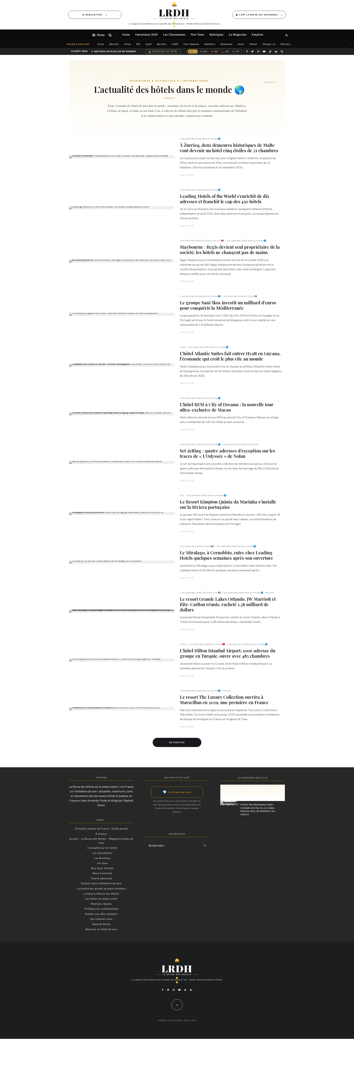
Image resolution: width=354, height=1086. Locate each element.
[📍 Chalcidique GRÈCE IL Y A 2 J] (121, 314)
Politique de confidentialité (101, 908)
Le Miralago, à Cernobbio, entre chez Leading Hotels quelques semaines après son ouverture (226, 555)
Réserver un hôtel (165, 51)
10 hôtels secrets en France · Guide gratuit (101, 828)
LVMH (175, 44)
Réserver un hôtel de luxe (101, 929)
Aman (241, 44)
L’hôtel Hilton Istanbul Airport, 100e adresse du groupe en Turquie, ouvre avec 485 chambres (227, 653)
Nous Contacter (102, 873)
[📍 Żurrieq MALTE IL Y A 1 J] (121, 156)
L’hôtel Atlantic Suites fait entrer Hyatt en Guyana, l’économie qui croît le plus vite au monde (230, 356)
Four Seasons (191, 44)
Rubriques (216, 34)
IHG (138, 44)
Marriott (114, 44)
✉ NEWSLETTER (92, 14)
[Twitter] (252, 51)
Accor (100, 44)
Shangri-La (269, 44)
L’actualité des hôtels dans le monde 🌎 (200, 138)
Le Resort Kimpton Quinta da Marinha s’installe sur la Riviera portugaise (228, 504)
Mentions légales (101, 903)
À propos (101, 833)
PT (235, 51)
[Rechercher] (110, 35)
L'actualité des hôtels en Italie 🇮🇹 (197, 546)
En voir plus (177, 742)
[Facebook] (246, 51)
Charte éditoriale (101, 878)
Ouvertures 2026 (146, 34)
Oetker (253, 44)
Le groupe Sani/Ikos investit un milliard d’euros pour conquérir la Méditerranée (228, 305)
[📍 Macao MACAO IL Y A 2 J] (121, 413)
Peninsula (286, 44)
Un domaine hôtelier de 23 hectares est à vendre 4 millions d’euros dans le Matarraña (262, 831)
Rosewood (226, 44)
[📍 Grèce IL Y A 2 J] (121, 462)
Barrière (161, 44)
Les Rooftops (102, 858)
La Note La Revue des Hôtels (101, 893)
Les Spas (102, 863)
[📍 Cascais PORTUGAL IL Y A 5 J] (121, 513)
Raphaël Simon (101, 924)
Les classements (102, 852)
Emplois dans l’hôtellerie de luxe (101, 883)
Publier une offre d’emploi (101, 913)
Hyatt (148, 44)
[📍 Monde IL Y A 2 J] (121, 207)
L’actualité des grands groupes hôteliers (101, 888)
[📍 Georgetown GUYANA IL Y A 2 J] (121, 365)
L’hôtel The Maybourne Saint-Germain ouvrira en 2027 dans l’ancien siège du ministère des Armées (257, 809)
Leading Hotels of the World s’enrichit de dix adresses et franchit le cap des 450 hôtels (224, 198)
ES (214, 51)
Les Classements (174, 34)
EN (203, 51)
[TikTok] (270, 51)
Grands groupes (78, 44)
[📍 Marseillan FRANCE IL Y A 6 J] (121, 708)
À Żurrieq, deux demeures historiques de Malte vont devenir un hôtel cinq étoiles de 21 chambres (229, 147)
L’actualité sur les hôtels (102, 847)
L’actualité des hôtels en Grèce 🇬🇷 (239, 296)
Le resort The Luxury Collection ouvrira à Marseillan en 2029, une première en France (224, 699)
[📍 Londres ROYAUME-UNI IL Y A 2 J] (121, 261)
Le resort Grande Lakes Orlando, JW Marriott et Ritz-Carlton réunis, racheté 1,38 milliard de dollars (228, 604)
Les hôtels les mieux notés (101, 898)
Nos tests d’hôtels (102, 868)
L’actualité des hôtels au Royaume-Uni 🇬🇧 (202, 240)
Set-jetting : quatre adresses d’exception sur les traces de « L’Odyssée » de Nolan (227, 453)
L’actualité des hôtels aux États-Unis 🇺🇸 (200, 592)
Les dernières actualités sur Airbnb (240, 444)
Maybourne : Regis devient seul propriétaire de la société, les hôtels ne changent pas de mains (230, 249)
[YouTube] (264, 51)
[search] (205, 845)
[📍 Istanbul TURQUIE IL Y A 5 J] (121, 660)
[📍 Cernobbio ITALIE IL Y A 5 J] (121, 562)
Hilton (127, 44)
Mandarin (209, 44)
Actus (126, 34)
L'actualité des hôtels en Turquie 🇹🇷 (206, 644)
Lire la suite (187, 175)
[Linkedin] (276, 51)
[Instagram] (258, 51)
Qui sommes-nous (101, 918)
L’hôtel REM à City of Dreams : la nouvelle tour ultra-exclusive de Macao (226, 407)
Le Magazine (237, 34)
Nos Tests (197, 34)
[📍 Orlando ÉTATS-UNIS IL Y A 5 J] (121, 611)
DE (225, 51)
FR (192, 51)
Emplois (257, 34)
